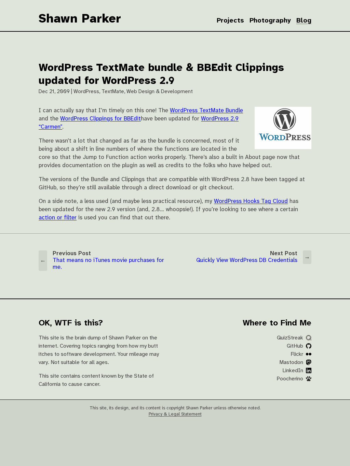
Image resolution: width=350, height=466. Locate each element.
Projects (230, 20)
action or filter (58, 218)
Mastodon (292, 362)
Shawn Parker (80, 19)
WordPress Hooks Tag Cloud (251, 201)
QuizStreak (291, 338)
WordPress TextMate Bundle (206, 111)
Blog (303, 20)
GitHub (296, 346)
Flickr (298, 354)
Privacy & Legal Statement (175, 414)
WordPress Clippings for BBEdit (100, 119)
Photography (270, 20)
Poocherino (291, 379)
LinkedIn (293, 371)
